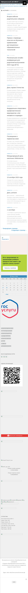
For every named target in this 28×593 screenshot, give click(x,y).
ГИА (8, 55)
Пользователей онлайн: (7, 518)
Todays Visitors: (5, 522)
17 (3, 287)
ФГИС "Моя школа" (6, 336)
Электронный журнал (6, 333)
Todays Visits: (4, 520)
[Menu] (25, 3)
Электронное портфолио (7, 328)
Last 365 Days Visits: (6, 525)
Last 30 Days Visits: (6, 523)
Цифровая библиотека (6, 330)
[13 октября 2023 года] (3, 176)
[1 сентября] (3, 209)
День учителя (12, 193)
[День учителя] (3, 192)
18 (6, 287)
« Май (6, 294)
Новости (9, 14)
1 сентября (11, 210)
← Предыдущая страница (9, 228)
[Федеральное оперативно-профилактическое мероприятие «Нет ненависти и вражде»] (3, 107)
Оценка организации (6, 346)
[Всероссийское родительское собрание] (3, 15)
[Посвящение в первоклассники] (3, 135)
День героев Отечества (15, 87)
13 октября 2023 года (14, 177)
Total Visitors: (4, 529)
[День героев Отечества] (3, 87)
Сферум (3, 341)
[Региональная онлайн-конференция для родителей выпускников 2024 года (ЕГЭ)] (3, 57)
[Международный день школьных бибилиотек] (3, 155)
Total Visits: (4, 527)
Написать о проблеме (10, 268)
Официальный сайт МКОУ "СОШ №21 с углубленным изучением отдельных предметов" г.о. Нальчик (11, 2)
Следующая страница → (19, 230)
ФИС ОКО (3, 343)
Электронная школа (6, 338)
